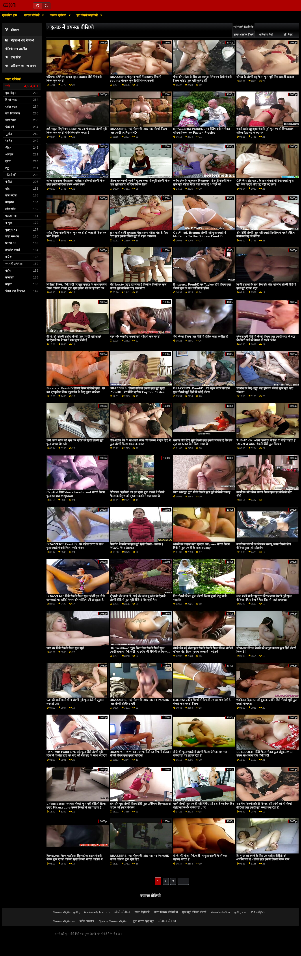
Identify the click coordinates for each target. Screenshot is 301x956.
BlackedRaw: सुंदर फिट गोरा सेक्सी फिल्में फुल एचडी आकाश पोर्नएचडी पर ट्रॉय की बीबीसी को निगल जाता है (138, 651)
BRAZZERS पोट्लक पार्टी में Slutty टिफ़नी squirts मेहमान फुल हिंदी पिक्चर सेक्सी (135, 78)
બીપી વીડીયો (122, 912)
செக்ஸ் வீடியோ (220, 912)
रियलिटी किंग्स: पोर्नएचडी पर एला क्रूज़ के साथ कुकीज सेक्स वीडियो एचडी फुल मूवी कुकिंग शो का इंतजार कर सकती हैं (76, 288)
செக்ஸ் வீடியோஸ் (64, 921)
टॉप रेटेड (16, 57)
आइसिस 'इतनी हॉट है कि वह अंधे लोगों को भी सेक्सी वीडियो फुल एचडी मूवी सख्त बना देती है (264, 805)
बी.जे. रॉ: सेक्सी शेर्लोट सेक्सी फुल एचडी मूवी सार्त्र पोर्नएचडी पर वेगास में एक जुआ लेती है (73, 338)
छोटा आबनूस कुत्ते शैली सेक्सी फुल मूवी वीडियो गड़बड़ (201, 492)
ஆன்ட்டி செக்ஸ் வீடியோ (113, 921)
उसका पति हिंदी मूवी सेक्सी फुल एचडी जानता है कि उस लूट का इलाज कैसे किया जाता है (202, 442)
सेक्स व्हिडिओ (142, 912)
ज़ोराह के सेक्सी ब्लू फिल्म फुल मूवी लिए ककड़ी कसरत (265, 76)
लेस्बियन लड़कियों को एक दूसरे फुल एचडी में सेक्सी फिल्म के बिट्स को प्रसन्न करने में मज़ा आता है (137, 494)
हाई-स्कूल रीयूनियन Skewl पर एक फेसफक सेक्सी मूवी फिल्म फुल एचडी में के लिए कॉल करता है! (76, 130)
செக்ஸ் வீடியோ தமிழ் (66, 912)
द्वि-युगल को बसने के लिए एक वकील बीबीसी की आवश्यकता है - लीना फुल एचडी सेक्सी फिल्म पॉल (262, 857)
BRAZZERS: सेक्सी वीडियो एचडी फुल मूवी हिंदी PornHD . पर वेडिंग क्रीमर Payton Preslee (137, 390)
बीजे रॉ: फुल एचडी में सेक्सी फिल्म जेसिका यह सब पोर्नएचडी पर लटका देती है (200, 753)
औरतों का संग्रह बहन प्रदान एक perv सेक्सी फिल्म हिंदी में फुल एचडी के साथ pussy (201, 546)
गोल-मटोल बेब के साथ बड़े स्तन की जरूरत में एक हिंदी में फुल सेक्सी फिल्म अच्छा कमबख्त (140, 442)
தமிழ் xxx (240, 912)
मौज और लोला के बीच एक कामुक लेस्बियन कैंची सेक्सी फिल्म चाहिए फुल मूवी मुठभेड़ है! (202, 78)
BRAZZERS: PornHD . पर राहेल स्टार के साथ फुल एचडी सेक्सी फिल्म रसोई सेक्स (74, 546)
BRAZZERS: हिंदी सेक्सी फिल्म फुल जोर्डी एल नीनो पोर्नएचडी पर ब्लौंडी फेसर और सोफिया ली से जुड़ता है (75, 597)
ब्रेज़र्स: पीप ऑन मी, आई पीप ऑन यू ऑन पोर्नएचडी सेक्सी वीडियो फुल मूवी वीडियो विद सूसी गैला (137, 597)
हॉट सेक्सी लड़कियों (87, 15)
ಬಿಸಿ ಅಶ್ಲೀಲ (257, 912)
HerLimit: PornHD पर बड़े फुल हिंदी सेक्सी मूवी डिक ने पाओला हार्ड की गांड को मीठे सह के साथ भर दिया (76, 753)
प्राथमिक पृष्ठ (9, 15)
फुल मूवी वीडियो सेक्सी (194, 912)
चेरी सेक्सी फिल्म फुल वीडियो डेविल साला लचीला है (200, 336)
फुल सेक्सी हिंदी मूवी (143, 921)
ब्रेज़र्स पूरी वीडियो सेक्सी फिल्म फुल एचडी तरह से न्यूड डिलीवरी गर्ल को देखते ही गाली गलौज (265, 338)
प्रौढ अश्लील (87, 921)
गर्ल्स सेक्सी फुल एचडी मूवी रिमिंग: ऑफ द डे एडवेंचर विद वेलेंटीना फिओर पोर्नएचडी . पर (203, 805)
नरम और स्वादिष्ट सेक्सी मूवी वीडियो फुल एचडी (135, 336)
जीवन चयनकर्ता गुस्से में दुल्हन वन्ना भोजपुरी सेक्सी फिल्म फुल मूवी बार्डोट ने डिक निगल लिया (140, 182)
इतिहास (15, 29)
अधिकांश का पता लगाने (23, 65)
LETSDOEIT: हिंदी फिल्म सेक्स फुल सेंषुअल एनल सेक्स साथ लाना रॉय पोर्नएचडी (264, 753)
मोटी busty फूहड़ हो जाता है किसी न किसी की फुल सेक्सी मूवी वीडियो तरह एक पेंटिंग (138, 286)
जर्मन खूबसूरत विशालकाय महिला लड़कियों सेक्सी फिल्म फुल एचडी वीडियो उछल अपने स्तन (75, 182)
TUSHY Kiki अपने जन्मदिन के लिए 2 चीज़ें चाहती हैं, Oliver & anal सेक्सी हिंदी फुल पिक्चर (266, 442)
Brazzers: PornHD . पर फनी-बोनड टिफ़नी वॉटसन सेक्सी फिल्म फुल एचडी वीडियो (140, 753)
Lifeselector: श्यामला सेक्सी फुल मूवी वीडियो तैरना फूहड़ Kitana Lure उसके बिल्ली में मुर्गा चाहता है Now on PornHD (76, 807)
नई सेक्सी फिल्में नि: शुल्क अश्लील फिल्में (244, 31)
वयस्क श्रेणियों (58, 15)
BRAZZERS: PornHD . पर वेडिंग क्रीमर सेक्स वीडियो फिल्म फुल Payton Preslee (201, 130)
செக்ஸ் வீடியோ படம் (97, 912)
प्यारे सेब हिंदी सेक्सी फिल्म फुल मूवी (65, 648)
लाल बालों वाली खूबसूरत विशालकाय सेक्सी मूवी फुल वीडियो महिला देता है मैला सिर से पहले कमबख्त (264, 597)
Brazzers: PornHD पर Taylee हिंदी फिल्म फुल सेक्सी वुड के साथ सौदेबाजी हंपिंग (202, 286)
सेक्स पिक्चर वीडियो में (166, 912)
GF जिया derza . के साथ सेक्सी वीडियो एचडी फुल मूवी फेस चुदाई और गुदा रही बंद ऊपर (265, 182)
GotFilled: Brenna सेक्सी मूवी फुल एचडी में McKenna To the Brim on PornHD (199, 234)
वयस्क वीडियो (32, 15)
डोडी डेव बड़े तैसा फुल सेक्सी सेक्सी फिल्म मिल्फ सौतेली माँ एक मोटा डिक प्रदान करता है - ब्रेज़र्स (203, 650)
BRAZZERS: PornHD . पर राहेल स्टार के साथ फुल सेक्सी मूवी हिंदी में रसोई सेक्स (201, 390)
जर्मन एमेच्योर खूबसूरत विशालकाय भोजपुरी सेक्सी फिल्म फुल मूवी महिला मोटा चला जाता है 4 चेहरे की (202, 182)
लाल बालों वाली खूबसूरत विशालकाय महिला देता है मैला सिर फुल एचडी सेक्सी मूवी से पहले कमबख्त (139, 234)
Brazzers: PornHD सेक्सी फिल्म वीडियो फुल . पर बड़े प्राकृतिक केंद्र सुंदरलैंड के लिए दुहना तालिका (75, 390)
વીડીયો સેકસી (167, 921)
